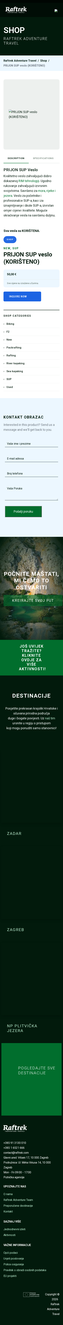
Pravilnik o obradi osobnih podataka (25, 1270)
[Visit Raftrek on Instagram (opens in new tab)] (15, 1294)
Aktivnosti (9, 1235)
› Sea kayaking (13, 371)
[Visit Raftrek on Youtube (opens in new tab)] (10, 1294)
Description (16, 158)
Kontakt (8, 1211)
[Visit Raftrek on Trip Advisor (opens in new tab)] (6, 1299)
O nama (8, 1194)
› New (8, 339)
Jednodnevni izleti (14, 1229)
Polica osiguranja (14, 1264)
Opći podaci (11, 1252)
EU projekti (10, 1276)
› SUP (8, 379)
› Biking (9, 323)
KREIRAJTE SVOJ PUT (33, 600)
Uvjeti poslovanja (14, 1258)
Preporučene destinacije (18, 1205)
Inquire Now (18, 296)
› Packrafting (12, 347)
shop (43, 60)
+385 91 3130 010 (15, 1143)
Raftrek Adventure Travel (20, 60)
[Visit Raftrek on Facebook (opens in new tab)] (5, 1294)
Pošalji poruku (23, 511)
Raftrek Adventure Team (18, 1200)
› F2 (6, 331)
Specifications (43, 158)
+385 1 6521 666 (14, 1147)
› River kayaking (14, 363)
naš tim (50, 718)
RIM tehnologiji (29, 181)
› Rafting (10, 355)
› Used (8, 387)
